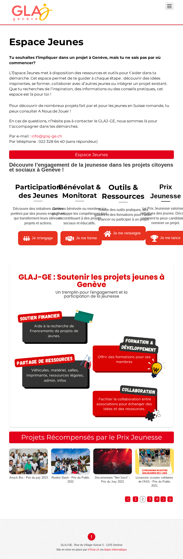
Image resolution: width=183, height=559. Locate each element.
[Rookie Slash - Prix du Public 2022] (70, 471)
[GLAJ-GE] (31, 17)
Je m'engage (42, 238)
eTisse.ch (93, 549)
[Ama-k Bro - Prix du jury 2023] (28, 471)
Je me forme (86, 238)
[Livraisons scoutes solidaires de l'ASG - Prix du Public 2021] (154, 471)
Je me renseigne (127, 233)
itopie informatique (115, 549)
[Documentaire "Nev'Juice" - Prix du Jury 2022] (112, 471)
